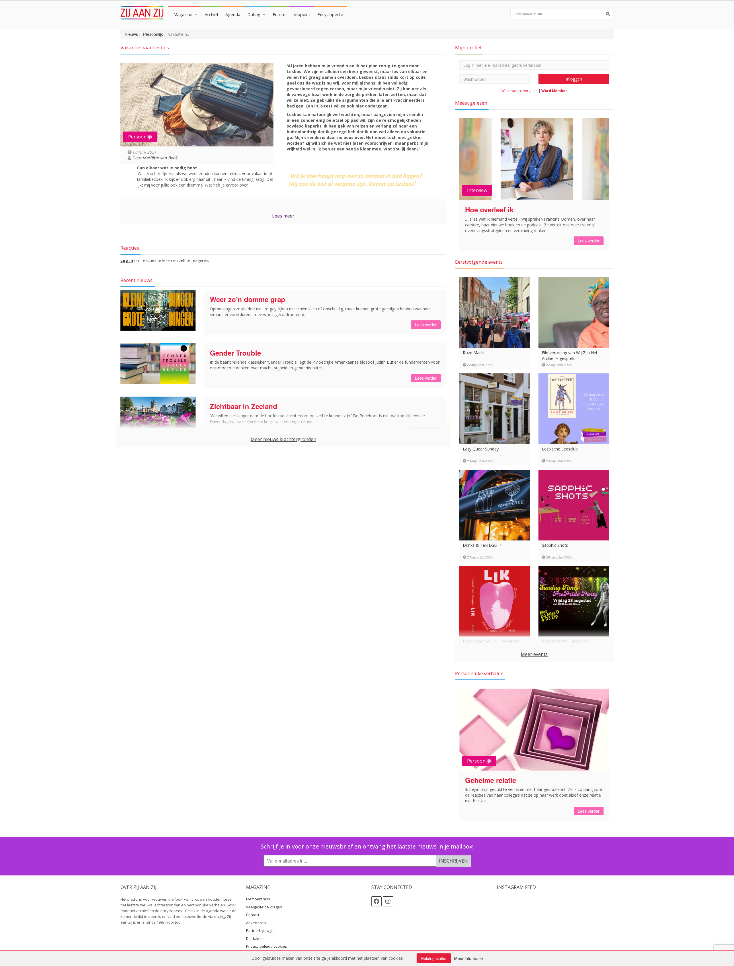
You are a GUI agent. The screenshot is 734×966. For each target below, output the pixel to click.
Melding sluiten (434, 958)
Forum (279, 14)
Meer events (534, 654)
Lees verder (426, 325)
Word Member (554, 90)
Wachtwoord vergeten (519, 90)
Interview (477, 190)
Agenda (232, 14)
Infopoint (301, 14)
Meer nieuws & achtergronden (283, 439)
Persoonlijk (153, 34)
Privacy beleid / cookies (266, 946)
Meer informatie (468, 958)
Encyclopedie (330, 14)
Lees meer (283, 216)
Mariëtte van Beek (159, 157)
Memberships (258, 899)
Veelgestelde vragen (264, 907)
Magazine (182, 14)
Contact (252, 914)
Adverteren (256, 922)
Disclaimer (255, 938)
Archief (211, 14)
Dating (253, 14)
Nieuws (131, 34)
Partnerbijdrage (260, 930)
